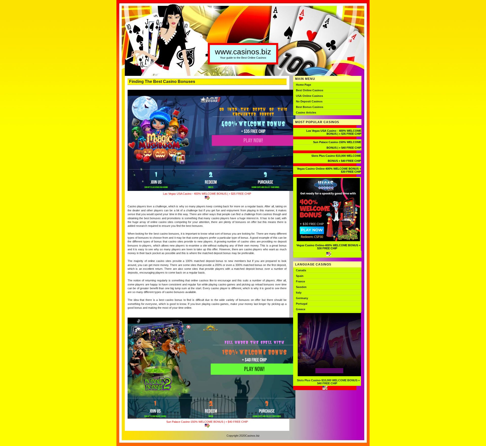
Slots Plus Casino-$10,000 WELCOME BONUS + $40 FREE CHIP (328, 382)
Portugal (301, 303)
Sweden (301, 286)
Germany (302, 298)
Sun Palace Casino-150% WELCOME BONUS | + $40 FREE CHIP (207, 421)
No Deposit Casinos (309, 101)
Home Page (303, 84)
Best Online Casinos (309, 90)
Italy (298, 292)
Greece (300, 309)
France (300, 281)
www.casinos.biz (243, 52)
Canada (301, 270)
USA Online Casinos (309, 95)
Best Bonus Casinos (309, 106)
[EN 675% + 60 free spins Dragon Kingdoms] (327, 254)
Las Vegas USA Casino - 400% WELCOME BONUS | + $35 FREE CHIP (207, 193)
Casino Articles (306, 112)
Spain (299, 275)
